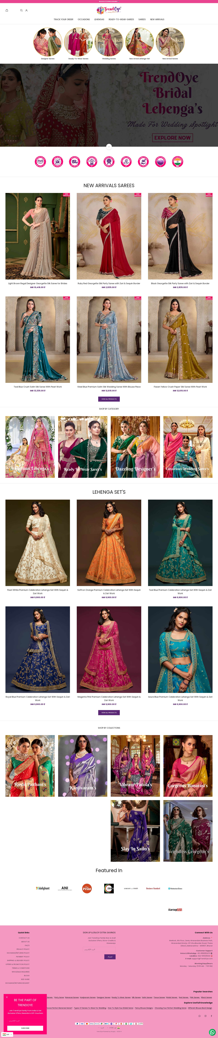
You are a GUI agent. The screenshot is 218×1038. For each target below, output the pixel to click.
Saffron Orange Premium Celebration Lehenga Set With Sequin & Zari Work (109, 592)
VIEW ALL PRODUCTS (109, 399)
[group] (109, 105)
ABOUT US (25, 942)
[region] (109, 105)
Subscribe (25, 1028)
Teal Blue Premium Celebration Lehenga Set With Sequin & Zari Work (180, 592)
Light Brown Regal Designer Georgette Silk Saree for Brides (37, 283)
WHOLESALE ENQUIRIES (20, 972)
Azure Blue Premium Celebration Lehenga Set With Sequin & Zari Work (180, 698)
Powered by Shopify (109, 1031)
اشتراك (110, 957)
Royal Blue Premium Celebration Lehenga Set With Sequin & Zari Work (38, 698)
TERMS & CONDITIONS (20, 968)
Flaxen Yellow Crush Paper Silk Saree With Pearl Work (180, 386)
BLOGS (26, 975)
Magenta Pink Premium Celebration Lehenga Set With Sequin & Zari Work (109, 698)
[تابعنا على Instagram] (205, 1016)
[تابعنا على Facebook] (211, 1016)
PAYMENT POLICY (22, 957)
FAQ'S (27, 945)
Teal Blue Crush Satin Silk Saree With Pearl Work (38, 386)
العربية (102, 1028)
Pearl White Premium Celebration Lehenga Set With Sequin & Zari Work (37, 592)
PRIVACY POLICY (23, 949)
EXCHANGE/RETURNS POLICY (18, 953)
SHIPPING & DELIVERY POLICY (18, 960)
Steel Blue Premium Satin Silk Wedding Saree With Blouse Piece (109, 386)
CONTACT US (24, 938)
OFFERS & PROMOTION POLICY (17, 964)
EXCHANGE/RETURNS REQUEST (17, 983)
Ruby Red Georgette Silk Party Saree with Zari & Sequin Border (109, 283)
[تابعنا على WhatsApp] (199, 1016)
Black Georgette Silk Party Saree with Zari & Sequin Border (180, 283)
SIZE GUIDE (25, 979)
